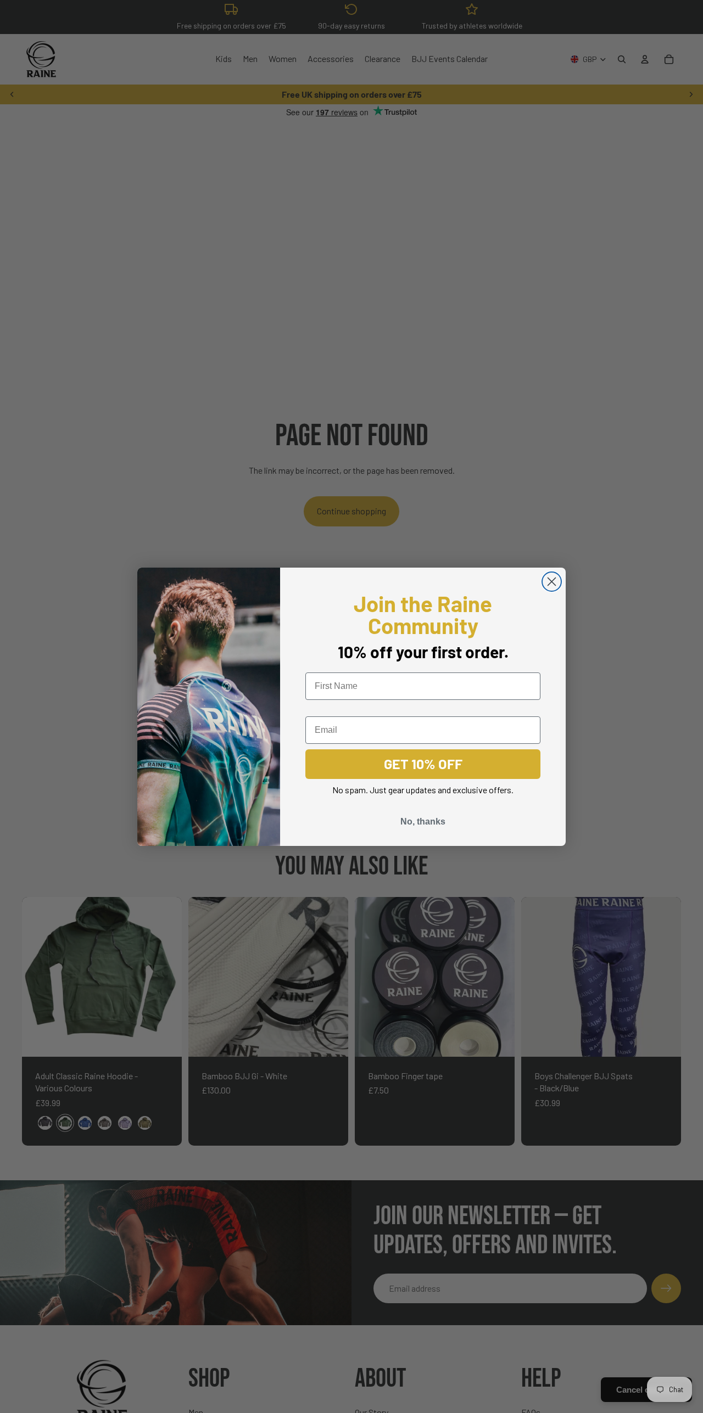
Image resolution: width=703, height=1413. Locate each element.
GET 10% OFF (423, 763)
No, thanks (422, 821)
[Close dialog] (551, 581)
